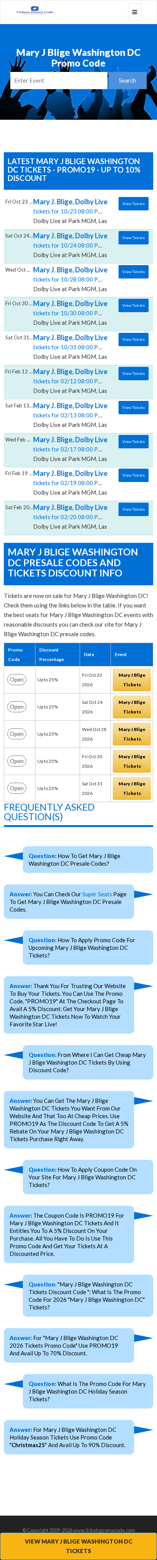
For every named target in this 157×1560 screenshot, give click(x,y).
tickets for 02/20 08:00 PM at (71, 516)
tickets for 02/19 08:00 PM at (71, 482)
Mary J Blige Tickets (132, 679)
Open (17, 679)
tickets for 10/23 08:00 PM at (71, 210)
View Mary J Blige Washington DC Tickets (78, 1546)
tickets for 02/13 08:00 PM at (71, 414)
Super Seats (97, 894)
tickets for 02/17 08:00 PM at (71, 448)
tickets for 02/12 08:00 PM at (71, 380)
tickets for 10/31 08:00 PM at (71, 346)
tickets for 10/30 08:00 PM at (71, 312)
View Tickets (133, 203)
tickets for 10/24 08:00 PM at (71, 244)
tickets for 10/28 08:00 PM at (71, 278)
